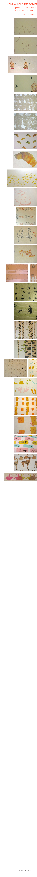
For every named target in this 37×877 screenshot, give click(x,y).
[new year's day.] (15, 368)
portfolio (18, 7)
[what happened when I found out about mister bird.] (26, 216)
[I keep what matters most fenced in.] (17, 273)
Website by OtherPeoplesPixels (26, 871)
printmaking (22, 14)
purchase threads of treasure (22, 10)
